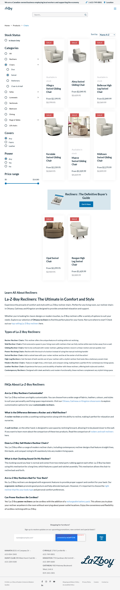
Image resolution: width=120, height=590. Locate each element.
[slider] (6, 183)
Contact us (105, 582)
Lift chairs (13, 125)
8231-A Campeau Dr (17, 550)
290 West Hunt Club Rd (20, 558)
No (10, 166)
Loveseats (13, 97)
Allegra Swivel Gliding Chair (53, 88)
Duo (13, 69)
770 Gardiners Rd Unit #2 (58, 558)
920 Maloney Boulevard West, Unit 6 (57, 567)
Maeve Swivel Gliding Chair (79, 161)
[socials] (42, 581)
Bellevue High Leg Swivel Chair (104, 88)
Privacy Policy (86, 582)
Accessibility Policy (68, 585)
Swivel (13, 75)
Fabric (11, 142)
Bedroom (13, 109)
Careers (96, 582)
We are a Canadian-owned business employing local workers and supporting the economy (42, 2)
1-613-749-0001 (95, 2)
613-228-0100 (11, 562)
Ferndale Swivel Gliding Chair (53, 157)
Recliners (13, 59)
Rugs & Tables (14, 120)
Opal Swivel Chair (52, 260)
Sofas (11, 92)
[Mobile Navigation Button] (115, 8)
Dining (12, 114)
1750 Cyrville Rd (54, 550)
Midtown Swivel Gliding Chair (104, 157)
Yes (10, 163)
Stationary (15, 80)
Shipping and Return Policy (71, 582)
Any (10, 138)
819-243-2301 (49, 573)
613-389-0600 (49, 562)
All (10, 53)
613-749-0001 (49, 554)
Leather (12, 146)
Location (109, 2)
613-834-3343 (11, 554)
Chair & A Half (17, 86)
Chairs (12, 65)
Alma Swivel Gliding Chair (78, 83)
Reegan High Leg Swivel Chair (78, 261)
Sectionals (13, 103)
